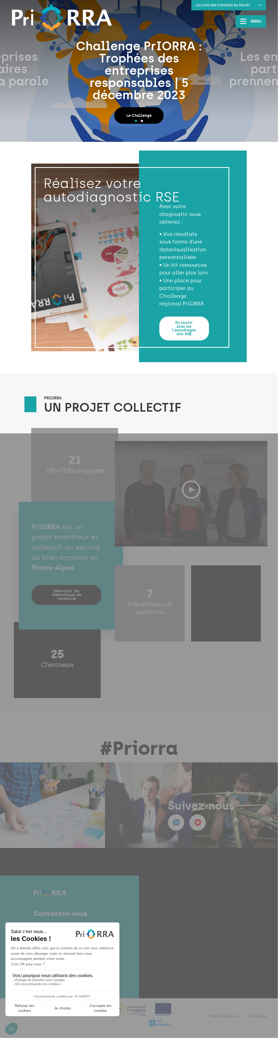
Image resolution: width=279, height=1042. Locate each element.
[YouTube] (197, 822)
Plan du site (256, 1016)
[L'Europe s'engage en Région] (130, 1012)
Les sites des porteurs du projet (223, 5)
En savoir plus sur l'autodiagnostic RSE (184, 328)
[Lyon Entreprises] (159, 1026)
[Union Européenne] (163, 1012)
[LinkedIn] (176, 822)
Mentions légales (224, 1016)
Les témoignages (173, 98)
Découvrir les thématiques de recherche (66, 595)
